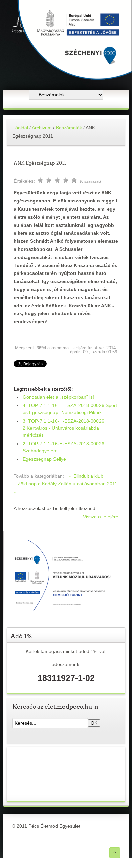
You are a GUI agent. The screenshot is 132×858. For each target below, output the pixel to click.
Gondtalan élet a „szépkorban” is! (58, 397)
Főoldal (20, 127)
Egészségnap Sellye (44, 459)
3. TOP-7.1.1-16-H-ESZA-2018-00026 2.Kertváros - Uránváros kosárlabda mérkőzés (63, 428)
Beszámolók (69, 127)
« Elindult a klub (86, 476)
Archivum (42, 127)
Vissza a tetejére (100, 516)
